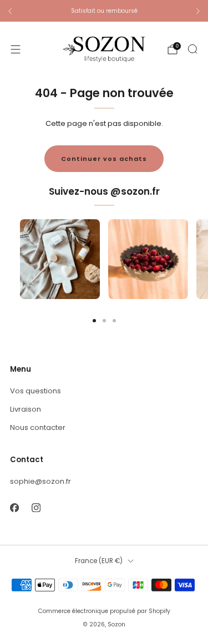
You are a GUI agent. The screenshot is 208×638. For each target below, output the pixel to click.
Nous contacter (37, 427)
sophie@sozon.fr (40, 481)
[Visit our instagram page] (36, 507)
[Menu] (15, 49)
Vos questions (35, 391)
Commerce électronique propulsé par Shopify (104, 611)
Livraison (25, 409)
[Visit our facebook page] (14, 507)
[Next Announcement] (198, 11)
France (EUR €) (99, 560)
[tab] (94, 320)
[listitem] (104, 11)
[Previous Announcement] (10, 11)
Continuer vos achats (104, 158)
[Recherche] (192, 48)
